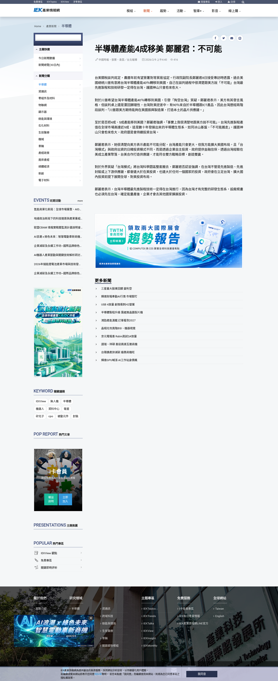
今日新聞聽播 (46, 58)
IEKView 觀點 (49, 553)
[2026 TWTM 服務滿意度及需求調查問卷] (169, 240)
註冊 (232, 1)
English (219, 616)
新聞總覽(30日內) (49, 65)
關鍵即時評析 (49, 567)
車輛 (41, 146)
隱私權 (98, 674)
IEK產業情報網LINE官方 (193, 623)
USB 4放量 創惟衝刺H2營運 (118, 304)
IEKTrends (149, 616)
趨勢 (163, 11)
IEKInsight (149, 638)
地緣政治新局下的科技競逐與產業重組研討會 (61, 218)
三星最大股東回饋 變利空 (116, 288)
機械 (41, 139)
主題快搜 (44, 49)
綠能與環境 (45, 118)
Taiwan (219, 608)
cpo (50, 416)
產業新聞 (51, 26)
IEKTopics (52, 1)
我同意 (202, 674)
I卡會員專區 (186, 608)
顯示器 (42, 112)
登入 (219, 1)
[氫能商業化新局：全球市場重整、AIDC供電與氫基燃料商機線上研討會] (58, 332)
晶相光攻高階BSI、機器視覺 (118, 328)
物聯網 (42, 105)
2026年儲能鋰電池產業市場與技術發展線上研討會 (64, 264)
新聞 (147, 11)
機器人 (40, 408)
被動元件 (63, 416)
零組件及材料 (46, 98)
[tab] (58, 49)
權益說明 (51, 499)
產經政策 (43, 152)
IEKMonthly (150, 645)
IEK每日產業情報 (189, 616)
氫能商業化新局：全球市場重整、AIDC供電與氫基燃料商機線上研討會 (76, 209)
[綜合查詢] (243, 2)
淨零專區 (77, 1)
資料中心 (53, 408)
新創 (41, 173)
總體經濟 (43, 166)
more (80, 201)
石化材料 (43, 125)
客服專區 (205, 1)
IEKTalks (148, 623)
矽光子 (40, 416)
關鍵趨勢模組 (110, 645)
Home (37, 26)
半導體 (66, 26)
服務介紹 (41, 608)
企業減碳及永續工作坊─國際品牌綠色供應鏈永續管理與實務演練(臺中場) (78, 245)
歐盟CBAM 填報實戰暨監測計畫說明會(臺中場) (62, 227)
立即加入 (65, 499)
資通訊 (42, 91)
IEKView (65, 1)
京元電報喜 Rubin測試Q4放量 (119, 336)
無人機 (54, 401)
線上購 (233, 11)
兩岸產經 (43, 159)
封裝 (75, 416)
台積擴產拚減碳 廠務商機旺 (118, 352)
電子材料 (43, 180)
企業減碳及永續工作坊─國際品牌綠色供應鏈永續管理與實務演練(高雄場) (78, 273)
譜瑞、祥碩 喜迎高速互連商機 (119, 344)
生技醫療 (43, 132)
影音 (215, 11)
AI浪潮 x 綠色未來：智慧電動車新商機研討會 (61, 236)
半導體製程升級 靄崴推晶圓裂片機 (122, 312)
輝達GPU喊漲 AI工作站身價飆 (119, 360)
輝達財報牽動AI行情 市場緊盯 (119, 296)
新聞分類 (44, 75)
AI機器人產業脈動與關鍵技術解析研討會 (58, 255)
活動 (180, 11)
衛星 (66, 408)
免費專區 (38, 1)
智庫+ (197, 11)
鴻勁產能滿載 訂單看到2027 (118, 320)
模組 (130, 11)
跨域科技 (107, 616)
